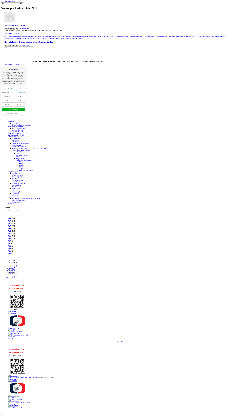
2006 (9, 252)
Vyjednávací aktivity (18, 131)
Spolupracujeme (16, 202)
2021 (9, 227)
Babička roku (16, 138)
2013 (9, 240)
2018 (9, 232)
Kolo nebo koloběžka (22, 155)
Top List (10, 338)
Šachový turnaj (16, 145)
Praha (13, 190)
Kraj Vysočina (16, 178)
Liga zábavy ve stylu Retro (14, 25)
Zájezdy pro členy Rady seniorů (21, 125)
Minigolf (21, 165)
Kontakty (11, 203)
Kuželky (21, 163)
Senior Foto (15, 140)
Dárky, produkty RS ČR (19, 200)
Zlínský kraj (15, 195)
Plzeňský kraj (16, 188)
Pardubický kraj (16, 187)
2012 (9, 242)
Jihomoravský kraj (17, 175)
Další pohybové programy (23, 160)
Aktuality (11, 121)
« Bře (6, 277)
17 (7, 271)
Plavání (18, 157)
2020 (9, 228)
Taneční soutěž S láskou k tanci (21, 143)
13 (13, 269)
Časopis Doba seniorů (14, 133)
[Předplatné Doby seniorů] (23, 377)
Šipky (21, 168)
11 (9, 269)
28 (14, 273)
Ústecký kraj (15, 193)
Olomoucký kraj (16, 185)
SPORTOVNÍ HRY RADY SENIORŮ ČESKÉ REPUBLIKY (30, 148)
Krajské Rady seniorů (14, 172)
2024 (9, 221)
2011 (9, 243)
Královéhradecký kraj (18, 180)
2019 (9, 230)
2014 (9, 238)
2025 (9, 220)
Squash (21, 167)
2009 (9, 247)
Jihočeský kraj (16, 173)
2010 (9, 245)
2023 (9, 223)
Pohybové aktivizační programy (21, 150)
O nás (10, 197)
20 (13, 271)
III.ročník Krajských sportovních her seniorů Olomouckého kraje (29, 42)
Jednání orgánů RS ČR (18, 128)
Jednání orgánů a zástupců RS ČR (18, 126)
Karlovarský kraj (17, 177)
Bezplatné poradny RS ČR (16, 135)
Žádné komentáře (24, 28)
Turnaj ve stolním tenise (19, 146)
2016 (9, 235)
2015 (9, 237)
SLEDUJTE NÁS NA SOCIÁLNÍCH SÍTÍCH (26, 198)
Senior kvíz (15, 141)
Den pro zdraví (20, 158)
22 (16, 271)
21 (14, 271)
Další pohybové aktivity (26, 170)
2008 (9, 248)
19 (11, 271)
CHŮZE (18, 153)
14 (14, 269)
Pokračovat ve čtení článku (12, 33)
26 (11, 273)
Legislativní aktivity (17, 130)
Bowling (21, 162)
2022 (9, 225)
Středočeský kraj (17, 192)
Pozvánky (15, 123)
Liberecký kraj (16, 182)
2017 (9, 233)
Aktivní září (19, 152)
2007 (9, 250)
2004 (9, 253)
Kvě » (14, 277)
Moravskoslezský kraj (18, 183)
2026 (9, 218)
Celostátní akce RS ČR (15, 136)
